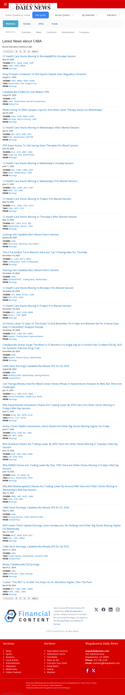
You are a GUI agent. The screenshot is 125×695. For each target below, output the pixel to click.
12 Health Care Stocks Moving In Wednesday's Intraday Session (38, 163)
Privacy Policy (63, 620)
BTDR (13, 333)
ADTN (24, 415)
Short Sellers (33, 244)
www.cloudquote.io (73, 611)
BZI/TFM (29, 137)
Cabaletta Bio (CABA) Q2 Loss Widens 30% (26, 92)
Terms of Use (85, 683)
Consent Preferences (12, 693)
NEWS (25, 80)
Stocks (27, 23)
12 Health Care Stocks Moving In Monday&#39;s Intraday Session (39, 56)
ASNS (24, 454)
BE (28, 475)
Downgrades (32, 261)
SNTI (10, 297)
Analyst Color (31, 83)
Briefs (39, 396)
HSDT (31, 170)
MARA (30, 589)
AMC (19, 496)
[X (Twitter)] (96, 616)
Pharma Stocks (22, 357)
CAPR (19, 116)
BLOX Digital (66, 688)
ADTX (13, 63)
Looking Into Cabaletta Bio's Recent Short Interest (31, 234)
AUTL (19, 152)
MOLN (10, 418)
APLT (13, 312)
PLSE (16, 499)
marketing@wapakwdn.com (106, 663)
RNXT (30, 478)
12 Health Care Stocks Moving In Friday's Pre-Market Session (37, 199)
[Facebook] (103, 616)
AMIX (19, 454)
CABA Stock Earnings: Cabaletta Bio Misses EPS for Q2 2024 (36, 366)
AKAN (19, 63)
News (38, 32)
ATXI (13, 294)
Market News (13, 83)
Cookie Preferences (56, 685)
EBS (29, 223)
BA (24, 433)
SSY (15, 190)
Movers (24, 226)
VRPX (21, 499)
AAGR (13, 415)
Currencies (51, 32)
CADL (16, 538)
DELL (10, 538)
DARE (16, 65)
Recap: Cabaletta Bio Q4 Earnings (21, 564)
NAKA (10, 172)
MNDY (22, 538)
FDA (22, 83)
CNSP (31, 63)
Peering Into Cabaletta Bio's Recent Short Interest (31, 270)
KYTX (25, 394)
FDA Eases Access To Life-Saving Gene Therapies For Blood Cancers (40, 145)
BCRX (25, 535)
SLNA (10, 499)
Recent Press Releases (36, 101)
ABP (12, 134)
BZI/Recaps (13, 573)
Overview (26, 32)
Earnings (29, 573)
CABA (25, 63)
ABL (18, 415)
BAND (23, 475)
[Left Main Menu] (5, 4)
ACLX (13, 152)
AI (11, 259)
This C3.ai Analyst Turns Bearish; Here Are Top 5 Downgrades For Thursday (45, 252)
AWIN (30, 454)
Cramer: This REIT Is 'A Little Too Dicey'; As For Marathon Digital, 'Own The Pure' (47, 582)
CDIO (25, 205)
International (68, 32)
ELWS (15, 456)
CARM (24, 170)
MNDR (22, 65)
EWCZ (22, 259)
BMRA (18, 294)
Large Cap (12, 155)
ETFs (41, 23)
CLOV (17, 418)
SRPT (14, 435)
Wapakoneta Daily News (46, 683)
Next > (35, 51)
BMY (24, 152)
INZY (16, 208)
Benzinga (13, 68)
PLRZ (10, 137)
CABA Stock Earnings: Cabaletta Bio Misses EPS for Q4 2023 (36, 546)
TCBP (18, 315)
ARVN (19, 535)
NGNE (32, 80)
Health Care (31, 396)
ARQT (24, 496)
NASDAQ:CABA (14, 375)
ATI (18, 475)
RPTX (15, 297)
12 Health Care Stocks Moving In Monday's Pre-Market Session (38, 288)
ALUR (30, 415)
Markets (10, 23)
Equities (11, 336)
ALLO (13, 394)
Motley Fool (14, 104)
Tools (55, 23)
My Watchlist (88, 15)
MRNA (19, 80)
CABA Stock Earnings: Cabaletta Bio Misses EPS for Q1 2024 (36, 507)
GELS (25, 187)
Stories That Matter (16, 396)
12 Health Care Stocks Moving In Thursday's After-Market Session (40, 216)
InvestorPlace (14, 378)
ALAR (13, 454)
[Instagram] (118, 616)
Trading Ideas (14, 261)
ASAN (19, 433)
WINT (10, 190)
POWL (10, 591)
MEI (9, 435)
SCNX (21, 297)
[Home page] (33, 6)
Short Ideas (13, 244)
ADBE (13, 475)
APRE (24, 134)
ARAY (18, 312)
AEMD (13, 496)
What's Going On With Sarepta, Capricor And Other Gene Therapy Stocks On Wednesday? (52, 109)
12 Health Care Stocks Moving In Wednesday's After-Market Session (41, 127)
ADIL (13, 170)
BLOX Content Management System (46, 688)
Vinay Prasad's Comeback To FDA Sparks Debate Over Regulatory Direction (44, 74)
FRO (25, 333)
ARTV (29, 134)
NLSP (20, 456)
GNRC (24, 589)
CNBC (17, 591)
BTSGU (25, 294)
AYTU (13, 205)
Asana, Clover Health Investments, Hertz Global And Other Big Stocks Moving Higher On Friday (56, 426)
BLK (12, 589)
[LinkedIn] (110, 616)
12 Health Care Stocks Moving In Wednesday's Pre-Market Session (40, 181)
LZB (9, 456)
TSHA (30, 226)
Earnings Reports (42, 375)
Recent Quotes (62, 15)
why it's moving (23, 119)
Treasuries (84, 32)
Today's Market (14, 556)
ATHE (24, 312)
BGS (30, 535)
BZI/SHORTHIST (14, 279)
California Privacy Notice (40, 685)
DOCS (31, 205)
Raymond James (36, 336)
